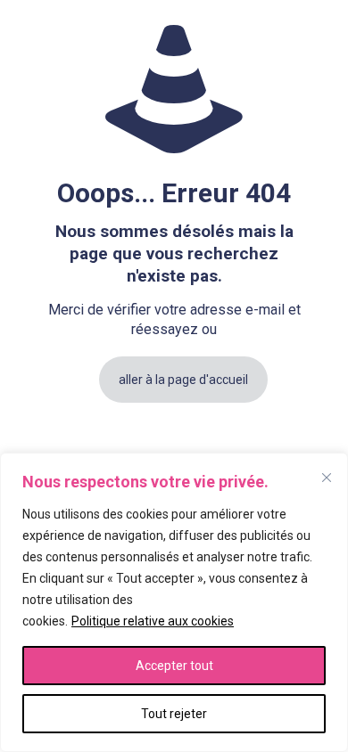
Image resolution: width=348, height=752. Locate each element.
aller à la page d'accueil (183, 379)
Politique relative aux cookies (152, 621)
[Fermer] (326, 477)
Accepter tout (174, 665)
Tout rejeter (174, 714)
